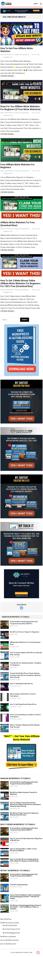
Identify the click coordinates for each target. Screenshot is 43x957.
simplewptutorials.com (23, 952)
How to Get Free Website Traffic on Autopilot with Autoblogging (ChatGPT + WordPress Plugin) (25, 896)
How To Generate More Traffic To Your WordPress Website (23, 849)
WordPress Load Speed (8, 936)
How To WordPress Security (9, 940)
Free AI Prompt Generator (19, 884)
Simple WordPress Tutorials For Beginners (14, 54)
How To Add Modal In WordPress (21, 683)
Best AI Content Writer (10, 925)
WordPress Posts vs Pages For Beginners (24, 632)
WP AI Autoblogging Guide (11, 933)
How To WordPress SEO (8, 944)
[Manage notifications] (38, 952)
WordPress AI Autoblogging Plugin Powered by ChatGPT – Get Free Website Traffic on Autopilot (25, 907)
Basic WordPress (5, 919)
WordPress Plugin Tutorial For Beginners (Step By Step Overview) (24, 814)
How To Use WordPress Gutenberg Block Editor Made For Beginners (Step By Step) (24, 860)
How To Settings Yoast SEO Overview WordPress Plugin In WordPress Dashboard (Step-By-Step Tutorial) (25, 804)
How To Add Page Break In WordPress (23, 704)
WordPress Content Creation (9, 923)
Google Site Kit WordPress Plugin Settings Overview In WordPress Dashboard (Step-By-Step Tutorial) (25, 675)
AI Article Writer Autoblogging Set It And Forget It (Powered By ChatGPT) (24, 783)
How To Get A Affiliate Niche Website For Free (17, 24)
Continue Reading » (7, 76)
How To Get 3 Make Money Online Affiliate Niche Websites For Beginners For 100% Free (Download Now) (20, 283)
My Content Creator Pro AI (11, 929)
